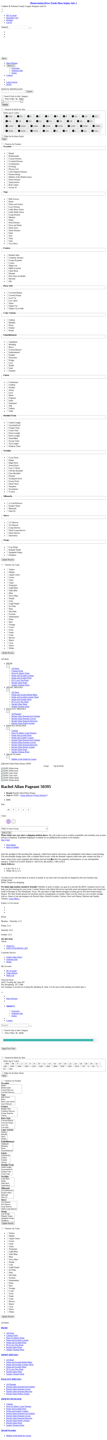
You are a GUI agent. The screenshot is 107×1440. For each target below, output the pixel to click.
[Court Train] (6, 1174)
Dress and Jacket (16, 204)
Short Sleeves (14, 533)
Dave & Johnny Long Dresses (23, 733)
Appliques (13, 342)
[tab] (56, 674)
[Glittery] (4, 1132)
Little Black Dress (16, 209)
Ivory (11, 630)
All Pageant (16, 714)
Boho (11, 202)
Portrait (12, 476)
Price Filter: (10, 99)
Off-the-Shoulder (16, 471)
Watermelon (14, 617)
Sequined (13, 403)
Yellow (12, 569)
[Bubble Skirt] (9, 1109)
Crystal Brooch (15, 350)
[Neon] (4, 1137)
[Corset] (9, 1116)
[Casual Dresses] (11, 1090)
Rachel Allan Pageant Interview (24, 721)
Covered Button (15, 293)
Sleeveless (13, 535)
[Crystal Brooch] (7, 1151)
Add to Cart (6, 833)
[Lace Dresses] (8, 1104)
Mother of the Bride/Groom (20, 177)
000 (10, 116)
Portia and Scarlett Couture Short (25, 697)
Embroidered (14, 352)
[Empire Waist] (7, 1193)
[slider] (95, 1040)
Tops (11, 238)
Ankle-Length (14, 423)
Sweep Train (14, 441)
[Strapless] (7, 1221)
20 (30, 121)
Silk (10, 406)
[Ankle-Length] (6, 1167)
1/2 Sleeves (13, 522)
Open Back (13, 271)
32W (23, 131)
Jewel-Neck (14, 465)
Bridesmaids (14, 156)
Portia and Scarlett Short (21, 699)
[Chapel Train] (6, 1172)
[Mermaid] (7, 1195)
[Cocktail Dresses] (11, 1092)
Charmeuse (13, 382)
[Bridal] (11, 1086)
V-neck (12, 492)
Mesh (11, 395)
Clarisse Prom (17, 671)
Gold (11, 635)
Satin (11, 400)
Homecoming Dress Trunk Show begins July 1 (53, 3)
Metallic (12, 322)
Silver (11, 645)
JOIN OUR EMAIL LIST (17, 948)
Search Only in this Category (16, 96)
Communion (14, 164)
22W (60, 126)
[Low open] (8, 1127)
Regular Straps (15, 550)
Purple (11, 598)
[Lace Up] (8, 1125)
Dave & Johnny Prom (20, 673)
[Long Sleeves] (9, 1207)
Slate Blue (13, 590)
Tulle (11, 411)
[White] (13, 821)
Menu (4, 59)
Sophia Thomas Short (20, 706)
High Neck (13, 463)
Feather (12, 355)
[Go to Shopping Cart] (2, 9)
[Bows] (7, 1148)
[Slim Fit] (7, 1197)
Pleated (12, 273)
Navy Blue (13, 596)
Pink (11, 609)
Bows (11, 347)
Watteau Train (14, 446)
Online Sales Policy (14, 957)
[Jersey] (5, 1162)
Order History (12, 973)
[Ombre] (4, 1139)
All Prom (15, 668)
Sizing (8, 962)
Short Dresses (14, 230)
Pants (11, 220)
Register (9, 20)
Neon (11, 325)
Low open (13, 300)
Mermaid (12, 508)
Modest (12, 217)
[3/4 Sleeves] (9, 1204)
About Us (10, 946)
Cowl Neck (13, 457)
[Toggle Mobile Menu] (2, 992)
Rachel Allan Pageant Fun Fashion (25, 716)
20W (48, 126)
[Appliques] (7, 1144)
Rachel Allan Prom (19, 683)
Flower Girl (14, 169)
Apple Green (14, 575)
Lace (11, 363)
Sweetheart (13, 489)
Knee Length (14, 436)
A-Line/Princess (15, 503)
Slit (10, 281)
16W (23, 126)
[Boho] (8, 1099)
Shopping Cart (12, 18)
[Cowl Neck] (7, 1179)
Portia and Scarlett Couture (22, 675)
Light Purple (14, 604)
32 (91, 121)
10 (76, 116)
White (11, 648)
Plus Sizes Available (17, 276)
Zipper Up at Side (16, 308)
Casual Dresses (15, 159)
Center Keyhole (15, 260)
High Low (13, 265)
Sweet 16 (13, 187)
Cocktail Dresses (16, 161)
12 (86, 116)
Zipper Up (13, 306)
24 (50, 121)
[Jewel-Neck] (7, 1186)
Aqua (11, 583)
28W (97, 126)
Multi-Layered (15, 268)
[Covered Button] (8, 1121)
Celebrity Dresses (16, 258)
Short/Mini (13, 438)
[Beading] (7, 1146)
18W (35, 126)
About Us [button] (10, 1006)
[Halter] (7, 1181)
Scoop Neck (14, 481)
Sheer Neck (14, 484)
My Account (11, 15)
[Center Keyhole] (9, 1113)
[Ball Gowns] (8, 1097)
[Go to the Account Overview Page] (2, 11)
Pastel (11, 330)
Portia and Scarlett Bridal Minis (24, 695)
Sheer (11, 303)
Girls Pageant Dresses (18, 172)
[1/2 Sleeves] (9, 1202)
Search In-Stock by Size (15, 109)
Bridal (11, 153)
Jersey (11, 390)
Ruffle (11, 365)
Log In (9, 22)
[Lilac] (8, 821)
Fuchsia (12, 614)
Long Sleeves (14, 528)
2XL (96, 131)
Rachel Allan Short (19, 704)
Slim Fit (12, 511)
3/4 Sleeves (13, 525)
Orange (12, 624)
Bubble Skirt (14, 255)
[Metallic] (4, 1134)
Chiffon (12, 385)
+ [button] (8, 690)
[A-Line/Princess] (7, 1191)
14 (96, 116)
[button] (11, 63)
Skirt (11, 233)
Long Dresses (14, 215)
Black (11, 640)
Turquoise (13, 585)
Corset (11, 263)
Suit (10, 236)
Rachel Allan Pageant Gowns (23, 718)
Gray (11, 643)
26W (85, 126)
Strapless (12, 486)
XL (85, 131)
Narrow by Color (12, 565)
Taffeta (12, 408)
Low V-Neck (14, 468)
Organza (12, 398)
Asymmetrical (14, 425)
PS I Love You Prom (20, 680)
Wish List (10, 975)
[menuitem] (56, 15)
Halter (11, 460)
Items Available (12, 847)
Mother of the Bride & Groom (23, 759)
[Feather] (5, 1160)
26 (60, 121)
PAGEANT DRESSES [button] (16, 709)
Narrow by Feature (13, 144)
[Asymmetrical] (6, 1169)
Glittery (12, 320)
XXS (35, 131)
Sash (11, 368)
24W (72, 126)
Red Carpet (13, 185)
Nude (11, 632)
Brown (12, 638)
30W (10, 131)
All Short (15, 692)
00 (21, 116)
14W (10, 126)
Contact (9, 1020)
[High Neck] (7, 1183)
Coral (11, 627)
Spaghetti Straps (15, 552)
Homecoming (14, 174)
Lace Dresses (14, 207)
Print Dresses (14, 222)
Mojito (11, 572)
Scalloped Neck (15, 478)
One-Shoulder (14, 473)
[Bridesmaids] (11, 1088)
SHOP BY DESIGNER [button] (16, 726)
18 (20, 121)
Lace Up (12, 298)
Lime (11, 580)
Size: (3, 804)
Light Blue (13, 588)
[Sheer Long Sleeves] (9, 1209)
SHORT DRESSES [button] (14, 687)
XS (47, 131)
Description (11, 845)
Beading (12, 344)
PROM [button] (9, 663)
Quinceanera (14, 182)
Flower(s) (13, 357)
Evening (12, 166)
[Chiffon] (5, 1158)
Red (10, 622)
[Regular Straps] (7, 1216)
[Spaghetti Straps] (7, 1218)
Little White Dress (16, 212)
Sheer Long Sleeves (17, 530)
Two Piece (13, 243)
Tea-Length (13, 443)
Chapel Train (14, 428)
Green (11, 577)
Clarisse (14, 731)
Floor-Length (14, 433)
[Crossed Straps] (8, 1123)
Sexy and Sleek (15, 225)
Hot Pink (12, 611)
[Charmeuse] (5, 1156)
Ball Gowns (14, 199)
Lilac (11, 601)
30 (81, 121)
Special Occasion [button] (13, 754)
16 (9, 121)
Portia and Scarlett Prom (21, 678)
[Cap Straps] (7, 1214)
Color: (3, 816)
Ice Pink (12, 606)
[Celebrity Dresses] (9, 1111)
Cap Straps (13, 547)
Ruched (12, 279)
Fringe (11, 360)
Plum (11, 619)
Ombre (12, 328)
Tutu (11, 241)
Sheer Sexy (13, 228)
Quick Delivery (40, 795)
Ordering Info (12, 959)
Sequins (12, 371)
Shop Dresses (11, 998)
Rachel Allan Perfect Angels (23, 723)
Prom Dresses (14, 180)
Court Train (13, 430)
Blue (11, 593)
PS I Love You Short (20, 702)
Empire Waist (14, 506)
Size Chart (5, 840)
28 (71, 121)
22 (40, 121)
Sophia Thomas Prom (20, 685)
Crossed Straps (15, 295)
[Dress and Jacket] (8, 1102)
